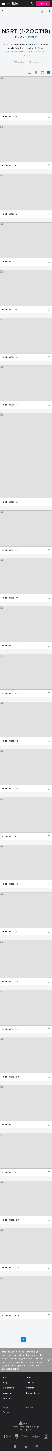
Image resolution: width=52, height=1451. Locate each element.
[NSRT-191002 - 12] (26, 672)
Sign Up (43, 3)
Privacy (29, 1407)
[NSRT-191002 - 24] (26, 1246)
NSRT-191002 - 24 (10, 1268)
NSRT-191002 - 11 (10, 645)
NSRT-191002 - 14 (10, 789)
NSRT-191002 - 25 (10, 1315)
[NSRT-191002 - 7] (26, 383)
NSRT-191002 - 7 (10, 405)
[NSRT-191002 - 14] (26, 767)
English (6, 1398)
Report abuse (32, 1393)
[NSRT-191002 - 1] (26, 94)
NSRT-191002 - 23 (10, 1220)
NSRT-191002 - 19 (10, 1029)
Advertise (30, 1382)
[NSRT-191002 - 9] (26, 528)
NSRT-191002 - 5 (9, 309)
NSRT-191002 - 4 (10, 262)
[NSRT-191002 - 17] (26, 910)
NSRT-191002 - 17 (10, 932)
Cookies (30, 1388)
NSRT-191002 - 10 (10, 598)
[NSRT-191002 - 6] (26, 336)
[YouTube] (26, 1446)
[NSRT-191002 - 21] (26, 1103)
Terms (6, 1412)
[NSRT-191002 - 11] (26, 624)
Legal (5, 1407)
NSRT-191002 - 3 (9, 214)
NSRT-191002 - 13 (10, 741)
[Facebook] (15, 1446)
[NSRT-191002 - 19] (26, 1008)
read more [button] (26, 55)
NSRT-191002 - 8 (10, 502)
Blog (5, 1382)
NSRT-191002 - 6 (10, 357)
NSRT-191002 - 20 (10, 1077)
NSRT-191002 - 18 (10, 981)
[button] (42, 11)
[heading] (13, 3)
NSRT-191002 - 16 (10, 884)
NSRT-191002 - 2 (9, 165)
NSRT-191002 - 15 (10, 836)
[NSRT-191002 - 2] (26, 143)
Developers (8, 1388)
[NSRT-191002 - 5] (26, 288)
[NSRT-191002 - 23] (26, 1198)
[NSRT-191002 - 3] (26, 192)
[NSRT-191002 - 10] (26, 576)
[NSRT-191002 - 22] (26, 1151)
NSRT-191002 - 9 (10, 550)
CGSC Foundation (27, 36)
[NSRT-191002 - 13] (26, 719)
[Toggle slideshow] (29, 72)
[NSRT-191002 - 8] (26, 455)
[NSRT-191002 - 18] (26, 959)
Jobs (28, 1377)
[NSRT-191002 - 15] (26, 815)
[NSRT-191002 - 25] (26, 1294)
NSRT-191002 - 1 (9, 117)
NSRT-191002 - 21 (10, 1124)
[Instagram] (37, 1446)
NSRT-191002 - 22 (10, 1172)
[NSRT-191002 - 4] (26, 240)
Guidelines (8, 1393)
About (6, 1377)
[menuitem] (31, 3)
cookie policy (11, 1368)
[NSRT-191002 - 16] (26, 862)
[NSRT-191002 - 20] (26, 1055)
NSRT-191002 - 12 (10, 693)
